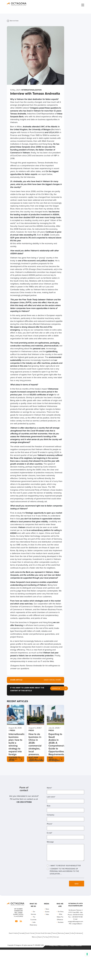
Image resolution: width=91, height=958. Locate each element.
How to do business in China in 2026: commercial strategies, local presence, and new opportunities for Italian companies (36, 750)
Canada (21, 933)
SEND (77, 884)
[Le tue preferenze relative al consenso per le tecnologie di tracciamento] (87, 954)
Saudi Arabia (13, 933)
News (47, 909)
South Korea (30, 933)
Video (47, 914)
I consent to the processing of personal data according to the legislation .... (64, 871)
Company (50, 815)
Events (47, 912)
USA (50, 937)
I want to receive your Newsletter (65, 865)
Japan (67, 933)
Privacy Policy (53, 946)
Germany (61, 933)
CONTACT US (56, 688)
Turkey (45, 937)
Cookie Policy (64, 946)
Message (50, 842)
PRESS (12, 730)
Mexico (34, 937)
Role (48, 806)
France (54, 933)
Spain (40, 937)
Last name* (51, 797)
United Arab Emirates (43, 933)
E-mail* (49, 833)
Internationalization (31, 90)
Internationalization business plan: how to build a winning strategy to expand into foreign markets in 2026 (16, 747)
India (72, 933)
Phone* (49, 824)
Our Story (60, 912)
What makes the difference (60, 917)
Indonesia (78, 933)
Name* (49, 788)
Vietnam (56, 937)
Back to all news (14, 20)
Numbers (60, 922)
